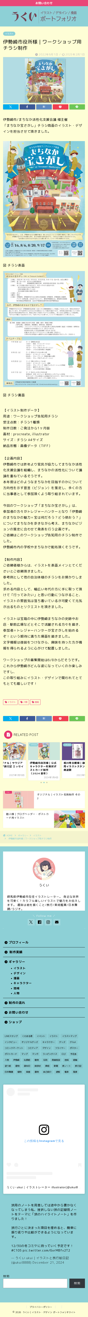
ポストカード (11, 1054)
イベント (41, 1036)
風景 (75, 1071)
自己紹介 (47, 1071)
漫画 (17, 978)
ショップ (15, 1022)
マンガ (35, 1054)
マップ (24, 1054)
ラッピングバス (50, 1054)
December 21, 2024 (48, 1262)
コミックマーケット (14, 1048)
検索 (6, 1276)
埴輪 (75, 1059)
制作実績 (16, 952)
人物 (25, 702)
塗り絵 (8, 1065)
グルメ (73, 1042)
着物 (37, 1071)
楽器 (28, 1071)
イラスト (9, 33)
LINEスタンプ (11, 1036)
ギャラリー (23, 835)
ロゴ (64, 1054)
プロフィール (18, 942)
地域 (36, 702)
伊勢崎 (16, 1059)
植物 (19, 1071)
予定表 (73, 1054)
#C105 (16, 1250)
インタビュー (11, 1042)
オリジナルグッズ (29, 1042)
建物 (17, 1065)
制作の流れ (17, 1003)
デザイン (20, 973)
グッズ (62, 1042)
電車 (66, 1071)
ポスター (74, 1048)
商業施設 (56, 1059)
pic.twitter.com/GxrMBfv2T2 (46, 1250)
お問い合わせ (18, 1012)
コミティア (33, 1048)
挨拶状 (38, 1065)
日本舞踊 (9, 1071)
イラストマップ (69, 1036)
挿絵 (47, 1065)
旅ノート (66, 1065)
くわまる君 (27, 1036)
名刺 (45, 1059)
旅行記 (78, 1065)
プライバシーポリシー (41, 1307)
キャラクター (23, 983)
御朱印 (27, 1065)
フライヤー (60, 1048)
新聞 (56, 1065)
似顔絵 (27, 1059)
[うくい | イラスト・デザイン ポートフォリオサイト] (44, 22)
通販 (58, 1071)
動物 (37, 1059)
